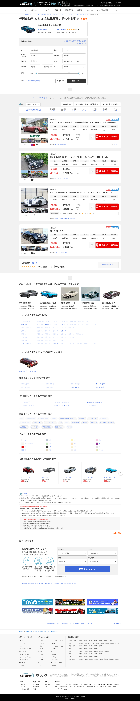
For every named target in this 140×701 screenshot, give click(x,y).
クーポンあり (34, 427)
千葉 (65, 324)
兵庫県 (86, 651)
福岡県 (81, 659)
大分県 (101, 659)
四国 (70, 656)
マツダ (41, 654)
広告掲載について (91, 686)
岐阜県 (86, 648)
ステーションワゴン (25, 648)
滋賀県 (96, 651)
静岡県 (91, 648)
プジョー (54, 657)
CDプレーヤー (38, 423)
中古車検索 (57, 10)
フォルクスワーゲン (57, 646)
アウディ (54, 648)
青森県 (86, 640)
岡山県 (91, 654)
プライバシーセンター (99, 684)
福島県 (111, 640)
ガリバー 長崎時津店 (60, 144)
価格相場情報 (42, 29)
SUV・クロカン (24, 654)
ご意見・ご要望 (111, 686)
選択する (67, 66)
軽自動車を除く (59, 427)
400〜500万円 (100, 384)
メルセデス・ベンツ (57, 640)
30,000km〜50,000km (61, 405)
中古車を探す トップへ (53, 623)
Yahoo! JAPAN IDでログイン (42, 98)
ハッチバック (24, 646)
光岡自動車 (26, 263)
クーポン (116, 144)
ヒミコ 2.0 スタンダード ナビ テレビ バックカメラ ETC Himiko (79, 157)
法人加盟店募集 (101, 686)
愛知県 (81, 648)
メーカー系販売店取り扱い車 (68, 418)
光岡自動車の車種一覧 (46, 14)
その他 (22, 665)
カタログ (46, 10)
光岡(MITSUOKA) (38, 631)
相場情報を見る (107, 265)
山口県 (101, 654)
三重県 (96, 648)
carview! (21, 14)
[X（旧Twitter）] (41, 675)
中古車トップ (28, 14)
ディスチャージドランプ (107, 423)
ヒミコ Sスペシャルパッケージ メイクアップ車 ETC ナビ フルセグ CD (82, 192)
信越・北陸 (72, 646)
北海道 (81, 640)
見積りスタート (89, 569)
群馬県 (112, 643)
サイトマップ (80, 686)
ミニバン (22, 643)
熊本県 (96, 659)
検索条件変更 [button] (67, 104)
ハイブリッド (24, 651)
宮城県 (96, 640)
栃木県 (107, 643)
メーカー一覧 (36, 14)
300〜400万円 (75, 387)
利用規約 (109, 684)
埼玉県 (92, 643)
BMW (53, 643)
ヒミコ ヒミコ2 (56, 231)
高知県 (96, 656)
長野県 (86, 646)
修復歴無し (82, 418)
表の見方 (24, 494)
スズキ (41, 659)
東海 (24, 331)
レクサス (41, 643)
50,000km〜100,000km (94, 402)
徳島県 (81, 656)
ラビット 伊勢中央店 (61, 252)
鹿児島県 (111, 659)
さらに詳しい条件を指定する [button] (32, 81)
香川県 (86, 656)
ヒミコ (35, 263)
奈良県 (101, 651)
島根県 (86, 654)
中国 (70, 654)
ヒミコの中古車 (68, 14)
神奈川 (49, 324)
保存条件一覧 (81, 43)
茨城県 (102, 643)
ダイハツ (41, 662)
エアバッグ (94, 423)
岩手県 (91, 640)
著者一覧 (72, 686)
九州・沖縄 (26, 343)
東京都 (81, 643)
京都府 (91, 651)
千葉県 (97, 643)
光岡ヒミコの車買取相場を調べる (32, 583)
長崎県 (91, 659)
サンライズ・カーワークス (62, 178)
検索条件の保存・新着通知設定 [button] (88, 104)
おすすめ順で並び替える (33, 110)
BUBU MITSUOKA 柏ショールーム (65, 218)
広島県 (96, 654)
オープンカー (24, 659)
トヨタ (41, 640)
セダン (22, 640)
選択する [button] (34, 55)
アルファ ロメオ (57, 662)
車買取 (79, 10)
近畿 (70, 651)
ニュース (90, 10)
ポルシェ (54, 654)
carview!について (59, 684)
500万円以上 (100, 387)
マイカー (115, 10)
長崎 (56, 343)
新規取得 (109, 3)
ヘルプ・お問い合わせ (61, 689)
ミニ (53, 651)
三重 (64, 331)
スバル (41, 657)
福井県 (101, 646)
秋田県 (101, 640)
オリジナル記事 (102, 10)
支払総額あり (24, 427)
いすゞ (41, 665)
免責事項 (116, 684)
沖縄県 (117, 659)
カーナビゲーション (50, 423)
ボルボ (54, 665)
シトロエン (55, 659)
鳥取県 (81, 654)
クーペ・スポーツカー (26, 657)
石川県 (96, 646)
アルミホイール (92, 418)
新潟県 (81, 646)
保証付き (85, 423)
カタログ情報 (61, 29)
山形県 (106, 640)
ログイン (103, 3)
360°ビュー (34, 10)
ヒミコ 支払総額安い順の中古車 (81, 14)
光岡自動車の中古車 (58, 14)
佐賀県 (86, 659)
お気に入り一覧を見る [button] (112, 104)
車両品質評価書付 (47, 427)
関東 (24, 324)
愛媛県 (91, 656)
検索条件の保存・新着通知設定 (76, 41)
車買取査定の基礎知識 (52, 583)
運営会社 (68, 684)
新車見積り (69, 10)
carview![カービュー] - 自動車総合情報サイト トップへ (77, 623)
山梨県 (117, 643)
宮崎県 (106, 659)
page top (116, 623)
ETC (60, 423)
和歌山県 (106, 651)
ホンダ (41, 648)
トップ (24, 10)
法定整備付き (75, 423)
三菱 (40, 651)
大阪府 (81, 651)
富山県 (91, 646)
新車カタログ (29, 631)
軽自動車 (22, 662)
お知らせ (75, 684)
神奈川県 (86, 643)
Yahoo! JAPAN (117, 3)
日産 (40, 646)
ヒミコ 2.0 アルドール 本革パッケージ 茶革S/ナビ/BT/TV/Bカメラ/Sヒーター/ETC (84, 123)
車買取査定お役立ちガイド (69, 583)
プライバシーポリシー (85, 684)
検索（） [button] (76, 81)
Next (121, 473)
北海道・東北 (72, 640)
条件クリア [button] (60, 81)
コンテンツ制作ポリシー (61, 686)
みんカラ (47, 686)
